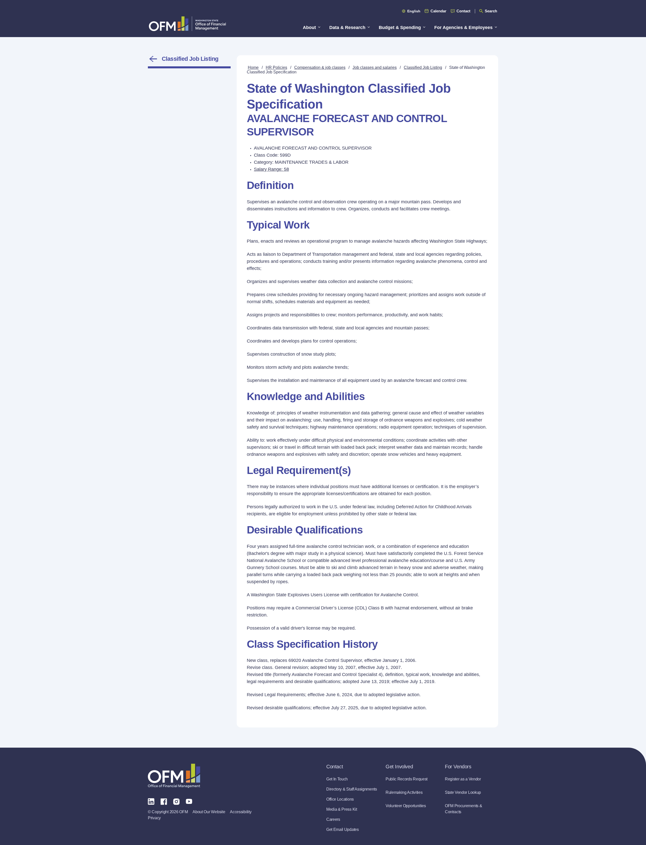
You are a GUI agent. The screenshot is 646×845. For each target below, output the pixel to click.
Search (491, 11)
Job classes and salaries (375, 67)
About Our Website (209, 812)
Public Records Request (406, 779)
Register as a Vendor (463, 779)
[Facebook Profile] (163, 801)
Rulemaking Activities (404, 792)
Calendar (438, 11)
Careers (333, 819)
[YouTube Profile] (189, 801)
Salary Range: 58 (271, 169)
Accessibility (240, 812)
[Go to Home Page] (187, 23)
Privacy (154, 818)
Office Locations (340, 799)
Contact (463, 11)
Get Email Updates (342, 829)
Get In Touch (337, 779)
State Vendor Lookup (463, 792)
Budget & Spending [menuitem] (400, 27)
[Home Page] (174, 776)
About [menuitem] (309, 27)
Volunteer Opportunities (406, 806)
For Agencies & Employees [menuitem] (463, 27)
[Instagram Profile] (176, 801)
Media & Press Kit (341, 809)
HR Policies (276, 67)
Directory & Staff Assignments (351, 789)
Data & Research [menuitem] (347, 27)
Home (253, 67)
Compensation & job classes (319, 67)
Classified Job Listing (190, 58)
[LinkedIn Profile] (151, 801)
